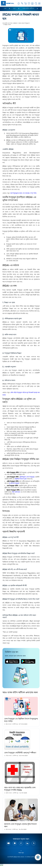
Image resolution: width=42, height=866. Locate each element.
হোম (5, 8)
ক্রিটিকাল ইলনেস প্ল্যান (21, 479)
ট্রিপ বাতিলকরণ (16, 492)
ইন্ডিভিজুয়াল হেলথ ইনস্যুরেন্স (27, 477)
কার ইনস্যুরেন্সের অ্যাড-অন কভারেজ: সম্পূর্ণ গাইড (23, 193)
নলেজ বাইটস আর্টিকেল (28, 8)
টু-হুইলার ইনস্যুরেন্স (14, 483)
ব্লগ (14, 8)
